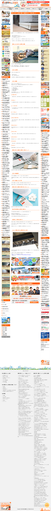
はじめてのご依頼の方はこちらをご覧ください (24, 375)
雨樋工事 (45, 61)
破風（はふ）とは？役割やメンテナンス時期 (6, 235)
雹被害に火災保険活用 (37, 503)
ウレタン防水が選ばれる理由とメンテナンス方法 (6, 107)
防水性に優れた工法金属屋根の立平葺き (5, 136)
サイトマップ (4, 315)
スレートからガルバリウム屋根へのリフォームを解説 (45, 135)
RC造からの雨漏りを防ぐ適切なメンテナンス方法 (6, 214)
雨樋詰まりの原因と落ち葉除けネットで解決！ (45, 289)
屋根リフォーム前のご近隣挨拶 (22, 383)
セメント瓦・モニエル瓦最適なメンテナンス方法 (6, 123)
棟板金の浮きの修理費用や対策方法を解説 (6, 92)
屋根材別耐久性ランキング (5, 182)
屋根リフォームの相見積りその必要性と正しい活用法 (45, 242)
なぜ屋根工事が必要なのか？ (45, 156)
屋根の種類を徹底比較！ (44, 171)
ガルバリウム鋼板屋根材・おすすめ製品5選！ (40, 393)
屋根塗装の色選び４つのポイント (44, 222)
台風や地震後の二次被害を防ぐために (45, 212)
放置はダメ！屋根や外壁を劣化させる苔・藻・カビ (40, 487)
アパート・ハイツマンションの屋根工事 (45, 295)
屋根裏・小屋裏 (5, 154)
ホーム (5, 8)
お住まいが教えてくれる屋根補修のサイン (45, 167)
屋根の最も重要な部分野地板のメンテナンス (6, 176)
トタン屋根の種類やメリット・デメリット (45, 181)
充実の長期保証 (5, 381)
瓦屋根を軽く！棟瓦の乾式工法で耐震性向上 (39, 445)
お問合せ (4, 400)
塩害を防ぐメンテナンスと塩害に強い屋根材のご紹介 (41, 486)
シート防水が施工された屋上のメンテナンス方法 (6, 109)
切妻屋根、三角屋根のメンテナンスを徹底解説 (6, 150)
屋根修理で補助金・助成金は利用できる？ (45, 235)
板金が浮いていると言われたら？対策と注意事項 (45, 258)
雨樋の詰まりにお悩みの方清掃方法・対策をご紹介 (45, 287)
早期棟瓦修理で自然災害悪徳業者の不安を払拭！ (6, 127)
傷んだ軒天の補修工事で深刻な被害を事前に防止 (6, 102)
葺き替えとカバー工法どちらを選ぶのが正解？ (45, 169)
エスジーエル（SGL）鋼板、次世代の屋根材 (39, 480)
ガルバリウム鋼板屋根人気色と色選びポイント (45, 143)
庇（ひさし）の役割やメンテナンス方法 (6, 217)
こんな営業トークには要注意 (45, 252)
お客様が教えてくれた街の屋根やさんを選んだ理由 (9, 390)
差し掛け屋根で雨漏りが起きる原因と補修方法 (40, 493)
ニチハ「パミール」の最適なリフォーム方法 (39, 385)
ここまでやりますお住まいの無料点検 (40, 9)
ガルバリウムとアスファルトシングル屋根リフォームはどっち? (6, 194)
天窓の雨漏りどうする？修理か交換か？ (6, 221)
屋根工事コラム (16, 11)
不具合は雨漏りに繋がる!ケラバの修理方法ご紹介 (6, 98)
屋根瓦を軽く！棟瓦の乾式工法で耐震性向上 (45, 214)
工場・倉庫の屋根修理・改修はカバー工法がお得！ (45, 283)
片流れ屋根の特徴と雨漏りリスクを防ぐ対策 (6, 148)
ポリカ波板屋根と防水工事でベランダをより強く (45, 285)
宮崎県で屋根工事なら (6, 308)
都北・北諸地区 (5, 330)
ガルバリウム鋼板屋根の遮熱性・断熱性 (45, 141)
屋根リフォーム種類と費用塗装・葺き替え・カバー (45, 173)
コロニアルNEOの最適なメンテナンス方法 (45, 194)
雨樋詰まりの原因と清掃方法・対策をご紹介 (24, 428)
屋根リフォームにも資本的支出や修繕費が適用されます (25, 411)
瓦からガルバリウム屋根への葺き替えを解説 (45, 137)
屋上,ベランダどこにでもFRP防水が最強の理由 (6, 114)
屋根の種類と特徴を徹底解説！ (5, 79)
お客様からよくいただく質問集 (38, 383)
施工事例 (16, 8)
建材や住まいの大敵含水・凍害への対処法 (6, 159)
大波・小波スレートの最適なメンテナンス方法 (6, 129)
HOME (12, 11)
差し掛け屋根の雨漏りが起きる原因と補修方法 (6, 153)
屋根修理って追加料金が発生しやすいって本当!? (45, 260)
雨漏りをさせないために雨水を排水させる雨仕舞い (40, 494)
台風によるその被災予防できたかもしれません (45, 206)
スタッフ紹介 (4, 304)
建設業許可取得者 (5, 306)
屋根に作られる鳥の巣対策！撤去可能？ (45, 291)
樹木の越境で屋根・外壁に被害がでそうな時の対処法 (45, 263)
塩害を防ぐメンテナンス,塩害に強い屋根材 (6, 184)
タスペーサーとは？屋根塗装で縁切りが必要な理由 (40, 423)
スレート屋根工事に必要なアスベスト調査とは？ (6, 230)
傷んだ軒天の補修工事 (37, 463)
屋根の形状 (4, 146)
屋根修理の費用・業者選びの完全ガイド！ (6, 83)
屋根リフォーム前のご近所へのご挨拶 (44, 244)
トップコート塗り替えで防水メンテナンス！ (6, 232)
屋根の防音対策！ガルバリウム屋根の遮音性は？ (45, 151)
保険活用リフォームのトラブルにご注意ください (45, 265)
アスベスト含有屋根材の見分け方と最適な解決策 (6, 171)
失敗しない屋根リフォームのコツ (45, 158)
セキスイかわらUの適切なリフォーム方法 (39, 384)
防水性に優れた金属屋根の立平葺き (38, 481)
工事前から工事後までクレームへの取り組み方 (45, 246)
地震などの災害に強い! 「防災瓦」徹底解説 (45, 218)
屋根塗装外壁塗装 (45, 75)
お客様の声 (22, 8)
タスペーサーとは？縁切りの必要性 (5, 105)
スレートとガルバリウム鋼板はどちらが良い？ (45, 133)
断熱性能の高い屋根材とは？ (5, 223)
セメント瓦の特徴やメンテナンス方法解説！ (6, 120)
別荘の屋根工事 (44, 297)
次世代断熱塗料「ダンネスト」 (44, 224)
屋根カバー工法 (46, 54)
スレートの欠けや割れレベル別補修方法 (45, 177)
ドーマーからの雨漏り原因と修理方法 (6, 219)
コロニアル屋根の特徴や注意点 (44, 179)
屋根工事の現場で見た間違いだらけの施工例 (45, 220)
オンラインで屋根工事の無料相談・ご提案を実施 (45, 240)
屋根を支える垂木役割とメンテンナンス (6, 210)
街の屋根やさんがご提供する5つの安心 (10, 9)
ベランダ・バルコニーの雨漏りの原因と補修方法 (6, 118)
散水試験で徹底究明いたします (22, 390)
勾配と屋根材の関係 (5, 160)
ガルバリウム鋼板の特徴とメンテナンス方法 (6, 203)
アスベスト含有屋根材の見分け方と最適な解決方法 (40, 449)
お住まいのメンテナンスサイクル (38, 466)
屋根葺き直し (46, 68)
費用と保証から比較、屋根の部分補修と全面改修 (45, 165)
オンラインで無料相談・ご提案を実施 (23, 376)
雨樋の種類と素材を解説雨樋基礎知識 (6, 228)
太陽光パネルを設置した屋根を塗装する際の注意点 (25, 433)
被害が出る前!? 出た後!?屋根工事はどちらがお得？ (45, 250)
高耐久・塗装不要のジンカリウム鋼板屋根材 (6, 206)
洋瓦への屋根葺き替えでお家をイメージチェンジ (6, 191)
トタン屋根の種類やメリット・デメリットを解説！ (40, 410)
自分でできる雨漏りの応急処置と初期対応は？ (45, 229)
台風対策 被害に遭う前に (22, 391)
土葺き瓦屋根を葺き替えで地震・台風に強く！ (6, 125)
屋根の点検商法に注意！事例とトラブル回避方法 (45, 256)
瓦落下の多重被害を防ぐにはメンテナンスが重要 (45, 208)
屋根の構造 (35, 431)
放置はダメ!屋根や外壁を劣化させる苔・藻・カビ (6, 187)
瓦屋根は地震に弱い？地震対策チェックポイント (45, 216)
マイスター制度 (5, 382)
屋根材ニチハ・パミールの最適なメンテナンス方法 (45, 190)
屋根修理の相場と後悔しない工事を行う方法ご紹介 (25, 405)
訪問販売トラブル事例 (45, 254)
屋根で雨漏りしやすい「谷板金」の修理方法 (6, 165)
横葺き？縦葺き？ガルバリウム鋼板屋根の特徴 (45, 147)
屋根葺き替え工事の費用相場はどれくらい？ (45, 163)
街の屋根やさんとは (5, 375)
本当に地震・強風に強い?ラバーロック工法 (6, 140)
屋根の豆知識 (4, 178)
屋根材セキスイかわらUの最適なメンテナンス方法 (45, 192)
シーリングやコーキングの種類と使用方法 (6, 134)
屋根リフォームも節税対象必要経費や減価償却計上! (45, 301)
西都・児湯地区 (5, 333)
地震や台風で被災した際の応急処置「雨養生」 (6, 138)
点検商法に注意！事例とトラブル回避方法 (24, 384)
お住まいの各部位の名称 (6, 81)
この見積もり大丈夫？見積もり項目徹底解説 (45, 248)
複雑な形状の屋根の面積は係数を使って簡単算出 (40, 437)
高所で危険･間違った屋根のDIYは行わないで (40, 456)
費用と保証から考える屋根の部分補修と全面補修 (25, 412)
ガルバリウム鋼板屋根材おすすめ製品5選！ (45, 145)
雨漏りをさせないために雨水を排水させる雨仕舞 (6, 162)
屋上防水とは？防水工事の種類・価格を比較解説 (6, 116)
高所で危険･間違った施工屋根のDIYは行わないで (6, 208)
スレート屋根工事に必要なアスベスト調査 (39, 450)
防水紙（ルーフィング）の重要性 (38, 471)
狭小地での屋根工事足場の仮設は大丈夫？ (45, 196)
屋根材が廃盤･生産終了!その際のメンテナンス (6, 189)
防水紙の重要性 (5, 174)
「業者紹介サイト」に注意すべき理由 (45, 267)
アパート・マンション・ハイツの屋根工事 (24, 398)
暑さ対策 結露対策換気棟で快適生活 (5, 156)
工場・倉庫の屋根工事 (45, 293)
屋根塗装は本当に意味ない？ (5, 85)
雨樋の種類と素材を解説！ (22, 432)
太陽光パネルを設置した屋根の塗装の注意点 (45, 186)
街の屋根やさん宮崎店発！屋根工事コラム (8, 391)
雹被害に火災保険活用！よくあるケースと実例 (45, 233)
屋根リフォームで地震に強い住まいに (23, 392)
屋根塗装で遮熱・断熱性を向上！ (38, 442)
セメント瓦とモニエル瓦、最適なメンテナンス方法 (40, 414)
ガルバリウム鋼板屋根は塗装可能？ (45, 139)
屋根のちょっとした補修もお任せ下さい (24, 382)
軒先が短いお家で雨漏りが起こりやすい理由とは (6, 168)
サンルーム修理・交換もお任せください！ (45, 281)
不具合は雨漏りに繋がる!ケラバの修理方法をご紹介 (40, 424)
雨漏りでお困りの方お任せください (23, 381)
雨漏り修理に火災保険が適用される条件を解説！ (45, 231)
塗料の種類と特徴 (45, 309)
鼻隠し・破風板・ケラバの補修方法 (6, 96)
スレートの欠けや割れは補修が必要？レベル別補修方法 (41, 409)
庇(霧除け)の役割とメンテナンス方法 (5, 131)
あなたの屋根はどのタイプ (37, 377)
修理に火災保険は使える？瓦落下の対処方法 (45, 210)
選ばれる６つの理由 (5, 376)
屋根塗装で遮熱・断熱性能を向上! (45, 226)
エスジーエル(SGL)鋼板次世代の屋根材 (6, 201)
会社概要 (46, 8)
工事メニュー (34, 8)
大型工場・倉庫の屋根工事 (22, 397)
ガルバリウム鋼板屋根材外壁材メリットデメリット (45, 149)
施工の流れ (28, 8)
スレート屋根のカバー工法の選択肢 (45, 175)
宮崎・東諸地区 (5, 327)
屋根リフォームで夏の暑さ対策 (22, 396)
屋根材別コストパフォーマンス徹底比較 (6, 180)
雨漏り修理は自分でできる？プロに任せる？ (6, 87)
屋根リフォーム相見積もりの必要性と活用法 (24, 407)
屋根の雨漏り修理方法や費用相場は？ (6, 212)
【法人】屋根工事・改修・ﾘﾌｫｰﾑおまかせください (45, 299)
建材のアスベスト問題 (37, 451)
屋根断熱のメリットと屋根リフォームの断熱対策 (6, 226)
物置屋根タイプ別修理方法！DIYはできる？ (45, 279)
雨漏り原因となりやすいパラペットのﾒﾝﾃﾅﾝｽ (6, 111)
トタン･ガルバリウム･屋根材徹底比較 (6, 197)
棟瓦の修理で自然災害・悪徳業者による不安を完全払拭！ (41, 429)
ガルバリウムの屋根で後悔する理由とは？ (6, 199)
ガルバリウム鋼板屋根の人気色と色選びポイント (40, 401)
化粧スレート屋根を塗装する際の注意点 (44, 188)
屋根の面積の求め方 (5, 142)
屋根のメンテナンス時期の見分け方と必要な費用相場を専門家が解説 (21, 254)
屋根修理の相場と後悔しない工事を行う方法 (45, 161)
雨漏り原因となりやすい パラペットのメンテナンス (25, 419)
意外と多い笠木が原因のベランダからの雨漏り (6, 100)
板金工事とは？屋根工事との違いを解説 (6, 90)
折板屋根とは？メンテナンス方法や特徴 (45, 183)
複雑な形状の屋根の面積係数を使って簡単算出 (6, 144)
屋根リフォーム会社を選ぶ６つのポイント (45, 202)
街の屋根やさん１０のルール (6, 377)
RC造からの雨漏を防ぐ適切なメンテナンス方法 (40, 455)
